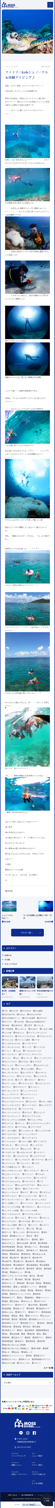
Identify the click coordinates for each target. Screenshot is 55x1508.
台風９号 (21, 1268)
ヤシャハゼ (8, 1218)
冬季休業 (43, 1243)
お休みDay (18, 1025)
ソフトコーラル (27, 1109)
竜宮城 (18, 1327)
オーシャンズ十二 (24, 1065)
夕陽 (29, 1272)
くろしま (39, 1025)
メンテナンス (45, 1207)
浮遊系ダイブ (43, 1308)
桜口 (21, 1297)
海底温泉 (47, 1312)
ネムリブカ (27, 1149)
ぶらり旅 (7, 1033)
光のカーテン (9, 1239)
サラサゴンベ (21, 1087)
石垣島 (10, 891)
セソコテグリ (46, 1105)
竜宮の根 (7, 1327)
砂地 (51, 1323)
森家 (6, 1301)
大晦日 (20, 1279)
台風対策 (7, 1265)
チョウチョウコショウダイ (39, 1123)
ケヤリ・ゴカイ (10, 1083)
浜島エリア (20, 1308)
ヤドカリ (34, 1218)
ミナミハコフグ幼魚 (12, 1207)
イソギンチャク (31, 1043)
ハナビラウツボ (38, 1156)
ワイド (22, 1229)
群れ (6, 1334)
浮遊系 (31, 1308)
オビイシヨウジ (10, 1061)
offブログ (43, 1018)
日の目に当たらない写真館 (15, 1290)
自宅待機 (15, 1334)
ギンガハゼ (8, 1080)
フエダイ (41, 1174)
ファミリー (29, 1174)
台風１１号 (8, 1268)
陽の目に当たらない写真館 (15, 1345)
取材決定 (15, 1254)
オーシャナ (8, 1065)
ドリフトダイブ (31, 1138)
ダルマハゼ (8, 1123)
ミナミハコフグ (44, 1203)
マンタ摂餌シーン (11, 1203)
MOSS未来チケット (12, 1018)
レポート (45, 1225)
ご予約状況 (8, 1029)
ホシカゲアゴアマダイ (26, 1185)
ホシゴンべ (44, 1185)
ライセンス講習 (10, 1225)
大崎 (41, 1276)
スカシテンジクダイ (12, 1098)
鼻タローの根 (9, 1363)
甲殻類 (7, 1319)
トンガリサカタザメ (12, 1138)
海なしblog (8, 1312)
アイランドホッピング (38, 1033)
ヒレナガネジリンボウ (13, 1170)
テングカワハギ (27, 1131)
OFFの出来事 (29, 1018)
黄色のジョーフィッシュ (14, 1356)
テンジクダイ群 (44, 1131)
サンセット (35, 1087)
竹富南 (37, 1327)
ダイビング (40, 1112)
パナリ (50, 1159)
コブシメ (7, 1087)
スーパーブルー (31, 1105)
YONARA (20, 1022)
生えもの (46, 1316)
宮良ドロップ (9, 1283)
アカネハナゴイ (46, 1036)
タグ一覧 (47, 1368)
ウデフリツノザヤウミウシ (31, 1054)
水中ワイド (21, 1305)
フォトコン (8, 1178)
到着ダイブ (33, 1250)
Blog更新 (38, 1011)
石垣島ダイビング (11, 1323)
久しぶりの (20, 1232)
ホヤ (19, 1189)
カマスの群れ (28, 1069)
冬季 (34, 1243)
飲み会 (16, 1352)
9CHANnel (26, 1011)
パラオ (37, 1163)
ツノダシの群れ (10, 1131)
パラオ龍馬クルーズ (12, 1167)
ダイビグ (28, 1112)
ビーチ (45, 1170)
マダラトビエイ (10, 1196)
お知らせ (8, 955)
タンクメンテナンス (12, 1112)
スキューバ (29, 1098)
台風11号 (15, 1257)
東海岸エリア (9, 1297)
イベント (7, 1051)
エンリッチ (27, 1058)
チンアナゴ (8, 1127)
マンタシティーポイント (14, 1199)
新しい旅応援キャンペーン (26, 1287)
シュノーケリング (30, 1091)
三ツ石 (31, 1229)
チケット (21, 1123)
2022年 (15, 1011)
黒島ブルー (40, 1356)
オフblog (24, 1061)
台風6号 (31, 1261)
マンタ (44, 1196)
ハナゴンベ (40, 1152)
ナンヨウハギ (22, 1145)
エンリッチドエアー (45, 1058)
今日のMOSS (34, 1232)
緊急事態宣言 (43, 1330)
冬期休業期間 (9, 1250)
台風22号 (19, 1261)
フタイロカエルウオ (12, 1181)
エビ (17, 1058)
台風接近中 (20, 1265)
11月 (6, 1011)
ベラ (41, 1181)
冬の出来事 (23, 1243)
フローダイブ (30, 1181)
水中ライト (8, 1305)
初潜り (22, 1250)
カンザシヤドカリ (11, 1072)
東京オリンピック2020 (21, 1294)
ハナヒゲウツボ (22, 1156)
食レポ (7, 1352)
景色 (49, 1290)
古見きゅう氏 (40, 1254)
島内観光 (7, 1287)
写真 (36, 1239)
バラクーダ (38, 1159)
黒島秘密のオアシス (42, 1359)
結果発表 (30, 1330)
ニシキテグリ (37, 1145)
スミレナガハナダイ (12, 1105)
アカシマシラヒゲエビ (26, 1036)
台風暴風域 (33, 1265)
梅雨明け (30, 1297)
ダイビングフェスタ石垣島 (15, 1120)
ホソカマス (8, 1189)
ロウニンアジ (9, 1229)
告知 (40, 1268)
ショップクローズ (11, 1094)
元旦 (30, 1236)
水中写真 (34, 1305)
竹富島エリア (9, 1330)
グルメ (43, 1080)
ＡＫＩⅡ (37, 1363)
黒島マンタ (25, 1359)
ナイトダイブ (41, 1141)
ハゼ (38, 1149)
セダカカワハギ (10, 1109)
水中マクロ (41, 1301)
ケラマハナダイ (27, 1083)
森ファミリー (43, 1297)
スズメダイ (32, 1101)
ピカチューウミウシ (12, 1174)
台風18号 (8, 1261)
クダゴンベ (31, 1080)
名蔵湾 (31, 1268)
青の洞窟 (37, 1348)
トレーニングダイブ (29, 1134)
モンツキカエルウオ (12, 1214)
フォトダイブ (41, 1178)
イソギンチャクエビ (12, 1047)
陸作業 (42, 1341)
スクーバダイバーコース (14, 1101)
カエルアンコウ (42, 1065)
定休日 (37, 1279)
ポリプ (25, 1192)
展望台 (48, 1283)
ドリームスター (10, 1141)
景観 (6, 1294)
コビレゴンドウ (44, 1083)
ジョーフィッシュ (30, 1094)
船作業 (32, 1334)
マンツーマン (28, 1203)
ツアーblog (21, 1127)
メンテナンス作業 (30, 1210)
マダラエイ (46, 1192)
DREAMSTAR (9, 1014)
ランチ (23, 1225)
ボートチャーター (32, 1189)
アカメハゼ (8, 1040)
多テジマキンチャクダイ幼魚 (16, 1276)
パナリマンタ (9, 1163)
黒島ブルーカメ (10, 1359)
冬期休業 (45, 1247)
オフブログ (36, 1061)
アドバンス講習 (23, 1040)
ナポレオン (8, 1145)
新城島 (44, 1287)
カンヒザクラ (28, 1072)
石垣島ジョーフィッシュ (41, 1319)
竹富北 (28, 1327)
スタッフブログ (10, 964)
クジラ (20, 1080)
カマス (16, 1069)
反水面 (44, 1250)
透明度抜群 (8, 1341)
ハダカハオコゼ (25, 1152)
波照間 (44, 1305)
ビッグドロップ (32, 1170)
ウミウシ (7, 1058)
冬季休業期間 (9, 1247)
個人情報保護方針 (27, 1495)
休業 (6, 1236)
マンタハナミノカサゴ (37, 1199)
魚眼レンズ (27, 1352)
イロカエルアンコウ (33, 1051)
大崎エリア (8, 1279)
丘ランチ (7, 1232)
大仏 (33, 1276)
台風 (6, 1257)
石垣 (15, 1319)
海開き (7, 1316)
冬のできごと (9, 1243)
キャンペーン (9, 1076)
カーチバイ (42, 1072)
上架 (40, 1229)
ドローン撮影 (26, 1141)
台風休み (42, 1261)
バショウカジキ (23, 1159)
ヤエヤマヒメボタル (33, 1214)
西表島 (7, 1337)
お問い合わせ (12, 1495)
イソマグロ (40, 1047)
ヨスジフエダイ (10, 1221)
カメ (40, 1069)
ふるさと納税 (47, 1029)
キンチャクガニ (25, 1076)
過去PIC (20, 1341)
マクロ (35, 1192)
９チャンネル (24, 1363)
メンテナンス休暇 (11, 1210)
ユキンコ (45, 1218)
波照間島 (7, 1308)
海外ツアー (21, 1312)
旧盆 (32, 1290)
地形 (6, 1272)
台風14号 (38, 1257)
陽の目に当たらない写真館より (16, 1348)
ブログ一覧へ (27, 932)
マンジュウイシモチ (29, 1196)
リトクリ (34, 1225)
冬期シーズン (32, 1247)
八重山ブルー (24, 1239)
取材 (6, 1254)
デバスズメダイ (10, 1134)
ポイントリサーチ (11, 1192)
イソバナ (28, 1047)
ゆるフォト (20, 1033)
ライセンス (38, 1221)
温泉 (15, 1316)
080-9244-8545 (24, 1447)
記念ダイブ (18, 1337)
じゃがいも (21, 1029)
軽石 (50, 1337)
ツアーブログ (36, 1127)
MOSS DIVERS (35, 1014)
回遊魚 (49, 1268)
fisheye (22, 1014)
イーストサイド (10, 1054)
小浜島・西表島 (35, 1283)
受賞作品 (27, 1254)
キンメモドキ (41, 1076)
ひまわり (34, 1029)
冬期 (21, 1247)
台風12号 (26, 1257)
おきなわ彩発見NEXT (37, 1022)
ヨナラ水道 (25, 1221)
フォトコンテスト (24, 1178)
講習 (29, 1337)
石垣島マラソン (29, 1323)
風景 (46, 1348)
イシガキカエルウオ (12, 1043)
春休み (40, 1290)
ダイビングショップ (12, 1116)
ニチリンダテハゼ (11, 1149)
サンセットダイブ (11, 1091)
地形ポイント (17, 1272)
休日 (45, 1232)
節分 (21, 1330)
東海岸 (38, 1294)
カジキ (7, 1069)
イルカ (18, 1051)
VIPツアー (8, 1022)
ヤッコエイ (21, 1218)
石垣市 (42, 1323)
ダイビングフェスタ (33, 1116)
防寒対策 (31, 1341)
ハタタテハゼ (9, 1152)
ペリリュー (8, 1185)
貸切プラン (39, 1337)
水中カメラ (27, 1301)
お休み (7, 1025)
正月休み (15, 1301)
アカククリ (8, 1036)
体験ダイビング (18, 1236)
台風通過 (45, 1265)
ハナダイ (7, 1156)
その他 (7, 959)
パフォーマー (24, 1163)
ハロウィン (8, 1159)
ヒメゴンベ (29, 1167)
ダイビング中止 (36, 1120)
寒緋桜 (22, 1283)
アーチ (37, 1040)
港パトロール (33, 1316)
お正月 (29, 1025)
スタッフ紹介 (46, 1101)
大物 (29, 1279)
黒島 (30, 1356)
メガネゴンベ (30, 1207)
